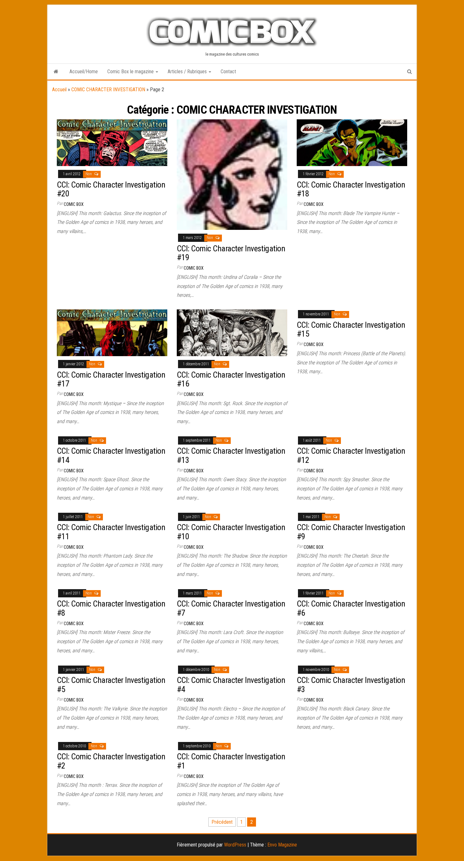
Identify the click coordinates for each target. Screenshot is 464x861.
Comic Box (74, 204)
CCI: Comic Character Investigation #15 (351, 329)
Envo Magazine (282, 845)
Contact (228, 72)
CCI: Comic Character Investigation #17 (111, 379)
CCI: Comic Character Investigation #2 (111, 761)
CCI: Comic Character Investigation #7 (231, 608)
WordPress (235, 845)
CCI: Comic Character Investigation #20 (111, 189)
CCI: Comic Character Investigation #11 (111, 532)
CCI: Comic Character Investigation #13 (231, 455)
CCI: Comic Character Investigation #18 (351, 189)
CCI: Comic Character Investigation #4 (231, 684)
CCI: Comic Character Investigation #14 (111, 455)
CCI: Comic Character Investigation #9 (351, 532)
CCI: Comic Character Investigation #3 (351, 684)
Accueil (59, 90)
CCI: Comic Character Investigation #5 (111, 684)
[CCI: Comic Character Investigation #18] (352, 142)
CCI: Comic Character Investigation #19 (231, 253)
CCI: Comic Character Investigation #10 (231, 532)
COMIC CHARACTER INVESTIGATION (108, 90)
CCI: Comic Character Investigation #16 (231, 379)
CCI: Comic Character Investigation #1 (231, 761)
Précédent (222, 822)
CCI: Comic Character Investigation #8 (111, 608)
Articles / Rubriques (188, 72)
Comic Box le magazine (131, 72)
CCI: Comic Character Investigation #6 (351, 608)
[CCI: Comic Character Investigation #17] (112, 332)
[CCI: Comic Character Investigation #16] (232, 332)
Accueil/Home (83, 72)
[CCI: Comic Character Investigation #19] (232, 174)
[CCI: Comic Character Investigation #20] (112, 142)
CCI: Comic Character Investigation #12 (351, 455)
